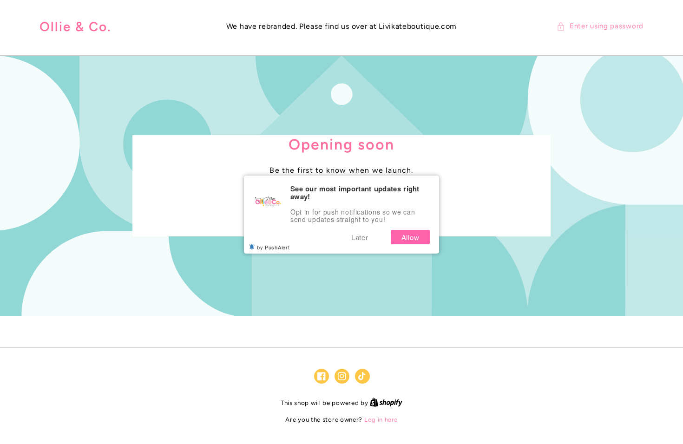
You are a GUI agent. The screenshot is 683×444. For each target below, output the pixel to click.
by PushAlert (273, 247)
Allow (410, 237)
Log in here (381, 419)
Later (359, 237)
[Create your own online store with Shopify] (386, 402)
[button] (600, 26)
